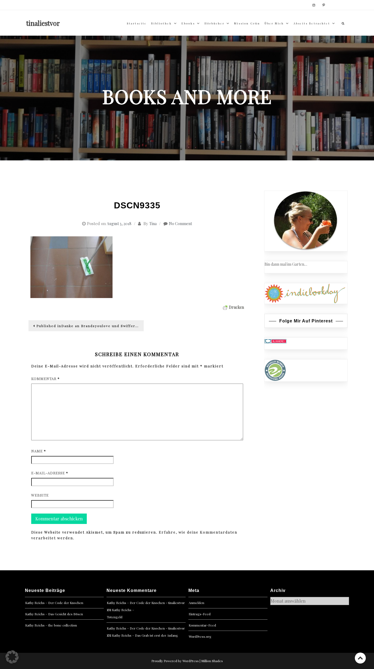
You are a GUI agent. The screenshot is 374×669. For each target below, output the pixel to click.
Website (40, 495)
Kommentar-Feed (202, 625)
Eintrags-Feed (200, 614)
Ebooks (188, 23)
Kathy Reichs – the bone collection (51, 625)
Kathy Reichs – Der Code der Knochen (54, 602)
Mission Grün (247, 23)
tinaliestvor (43, 23)
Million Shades (212, 661)
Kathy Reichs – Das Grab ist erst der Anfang (145, 635)
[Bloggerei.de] (275, 340)
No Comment (180, 223)
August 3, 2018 (119, 223)
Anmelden (196, 602)
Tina (153, 223)
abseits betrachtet (312, 23)
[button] (12, 657)
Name (38, 451)
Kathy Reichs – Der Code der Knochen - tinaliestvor (146, 602)
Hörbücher (215, 23)
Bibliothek (161, 23)
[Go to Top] (360, 658)
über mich (274, 23)
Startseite (137, 23)
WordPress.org (200, 636)
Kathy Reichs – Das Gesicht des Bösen (54, 614)
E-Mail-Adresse (49, 472)
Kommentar (45, 378)
